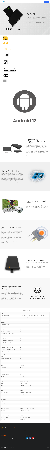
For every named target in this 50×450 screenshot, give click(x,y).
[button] (41, 1)
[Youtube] (33, 438)
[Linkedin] (27, 438)
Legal (48, 447)
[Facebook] (30, 438)
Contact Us (46, 1)
